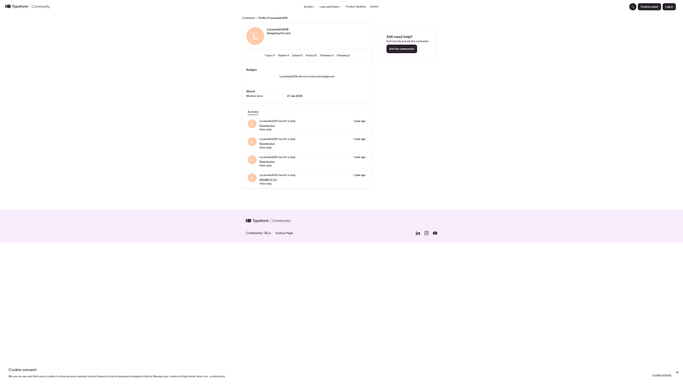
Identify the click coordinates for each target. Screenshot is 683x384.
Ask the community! (401, 48)
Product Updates (356, 6)
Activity (253, 111)
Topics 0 (270, 55)
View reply (266, 129)
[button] (649, 6)
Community (248, 18)
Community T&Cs (258, 233)
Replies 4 (283, 55)
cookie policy (217, 376)
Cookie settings (661, 375)
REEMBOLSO (268, 180)
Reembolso (267, 125)
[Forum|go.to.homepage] (29, 6)
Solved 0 (297, 55)
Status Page (284, 233)
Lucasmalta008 (277, 29)
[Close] (677, 372)
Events (374, 6)
